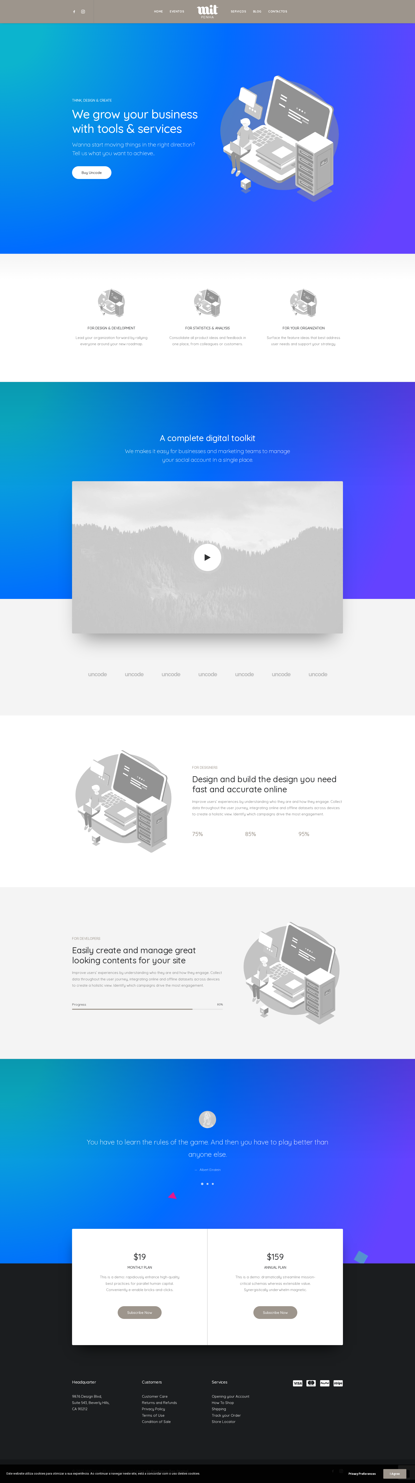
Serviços (238, 11)
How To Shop (223, 1402)
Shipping (219, 1409)
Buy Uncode (92, 172)
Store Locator (224, 1421)
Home (158, 11)
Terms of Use (153, 1415)
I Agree (395, 1474)
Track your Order (226, 1415)
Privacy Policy (153, 1409)
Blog (257, 11)
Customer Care (155, 1396)
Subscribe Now (139, 1312)
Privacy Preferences (362, 1474)
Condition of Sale (156, 1421)
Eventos (177, 11)
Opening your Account (230, 1396)
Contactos (277, 11)
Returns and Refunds (159, 1402)
